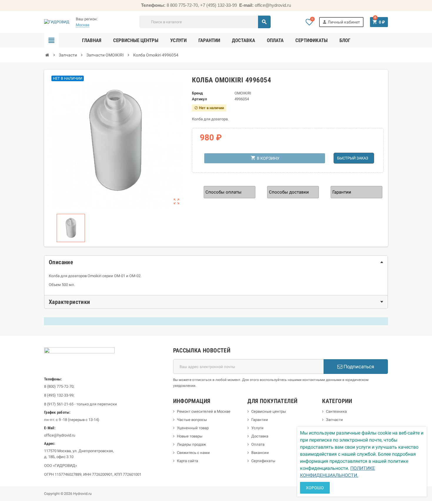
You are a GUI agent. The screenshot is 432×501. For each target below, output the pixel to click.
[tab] (216, 262)
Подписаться (358, 366)
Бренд (197, 93)
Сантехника (336, 411)
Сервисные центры (268, 411)
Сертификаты (263, 461)
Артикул (199, 99)
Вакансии (260, 452)
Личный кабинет (341, 21)
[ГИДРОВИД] (56, 21)
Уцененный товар (193, 428)
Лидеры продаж (191, 444)
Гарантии (259, 419)
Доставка (259, 436)
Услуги (257, 428)
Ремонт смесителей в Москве (203, 411)
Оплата (257, 444)
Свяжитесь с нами (193, 452)
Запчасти (334, 419)
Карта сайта (187, 461)
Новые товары (189, 436)
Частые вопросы (192, 419)
